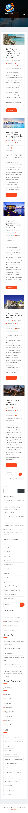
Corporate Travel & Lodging (11, 586)
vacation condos (13, 331)
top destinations (18, 759)
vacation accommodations (11, 781)
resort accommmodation (11, 754)
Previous (9, 474)
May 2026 (6, 547)
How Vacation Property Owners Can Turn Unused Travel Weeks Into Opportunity (13, 53)
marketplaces (9, 418)
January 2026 (7, 556)
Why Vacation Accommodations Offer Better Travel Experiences (13, 224)
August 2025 (7, 569)
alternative (7, 737)
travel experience (9, 772)
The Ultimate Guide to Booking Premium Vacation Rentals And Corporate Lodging (12, 509)
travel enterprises (17, 418)
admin (8, 60)
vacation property (16, 68)
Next (15, 478)
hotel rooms (8, 741)
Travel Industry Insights (10, 594)
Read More (11, 110)
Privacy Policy (15, 809)
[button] (24, 14)
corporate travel (17, 148)
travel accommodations (11, 763)
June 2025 (6, 573)
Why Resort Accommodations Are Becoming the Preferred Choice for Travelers (13, 532)
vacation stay (8, 794)
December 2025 (8, 560)
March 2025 (7, 577)
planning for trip (9, 750)
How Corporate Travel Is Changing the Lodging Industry (14, 134)
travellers (19, 772)
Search (5, 487)
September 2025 (8, 564)
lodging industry (9, 150)
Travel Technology (8, 598)
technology (7, 759)
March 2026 (7, 552)
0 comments (10, 63)
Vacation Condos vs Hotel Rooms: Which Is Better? (14, 315)
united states (8, 777)
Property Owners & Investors (12, 590)
